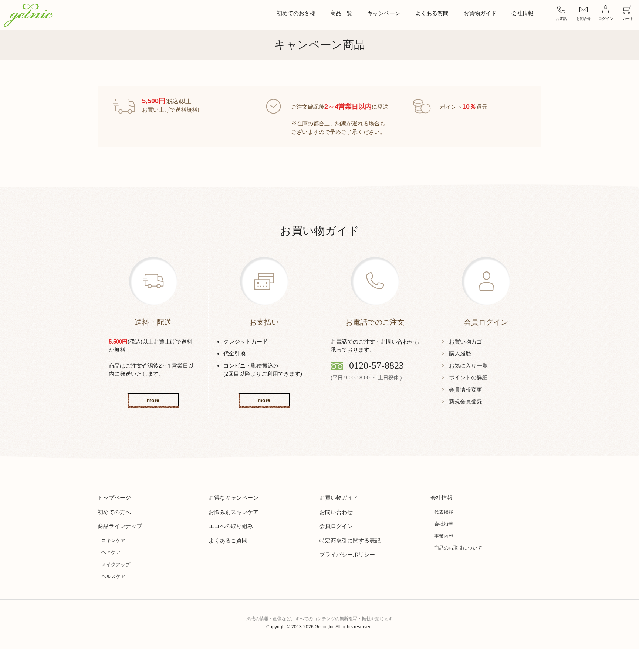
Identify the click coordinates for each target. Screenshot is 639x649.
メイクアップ (115, 564)
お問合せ (583, 19)
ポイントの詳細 (468, 377)
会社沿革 (443, 524)
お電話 (561, 19)
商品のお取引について (458, 548)
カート (627, 19)
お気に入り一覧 (468, 365)
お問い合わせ (336, 512)
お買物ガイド (480, 13)
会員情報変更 (465, 389)
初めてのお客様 (296, 13)
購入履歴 (460, 353)
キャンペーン (383, 13)
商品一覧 (341, 13)
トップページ (114, 497)
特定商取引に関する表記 (350, 540)
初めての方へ (114, 512)
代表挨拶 (443, 512)
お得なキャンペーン (233, 497)
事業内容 (443, 536)
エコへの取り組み (231, 526)
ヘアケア (111, 552)
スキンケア (113, 540)
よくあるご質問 (228, 540)
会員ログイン (336, 526)
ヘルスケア (113, 576)
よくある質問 (432, 13)
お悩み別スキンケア (233, 512)
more (153, 400)
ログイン (605, 19)
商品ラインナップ (120, 526)
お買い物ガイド (339, 497)
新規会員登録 (465, 401)
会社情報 (522, 13)
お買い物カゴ (465, 341)
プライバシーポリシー (347, 554)
